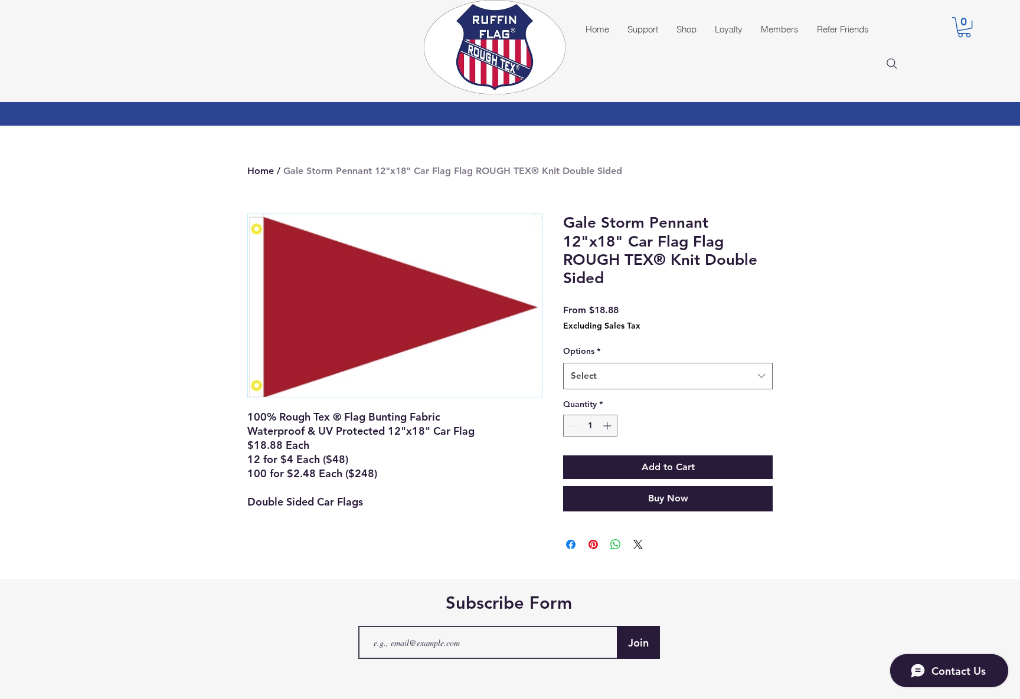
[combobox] (668, 376)
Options (581, 351)
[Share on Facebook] (571, 544)
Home (260, 170)
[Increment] (608, 425)
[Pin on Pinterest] (593, 544)
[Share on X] (638, 544)
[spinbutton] (590, 425)
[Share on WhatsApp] (616, 544)
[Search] (892, 63)
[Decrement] (572, 425)
